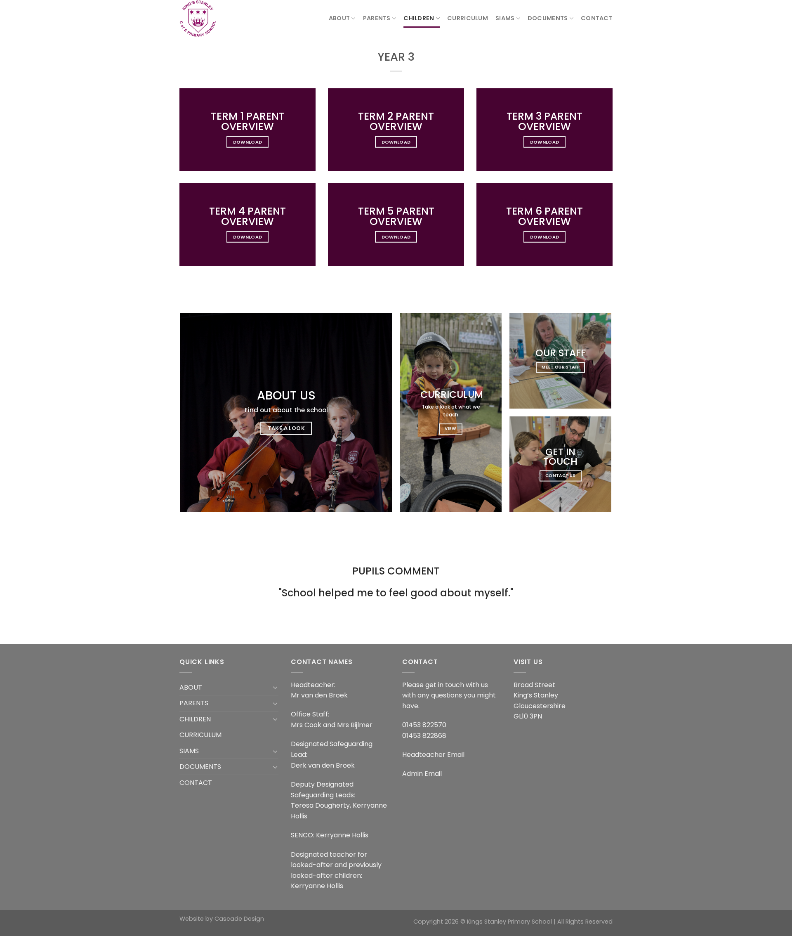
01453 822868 (424, 735)
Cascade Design (239, 919)
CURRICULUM (467, 18)
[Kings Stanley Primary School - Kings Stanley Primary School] (220, 18)
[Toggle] (275, 687)
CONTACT (597, 18)
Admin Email (422, 773)
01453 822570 (424, 725)
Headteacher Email (433, 754)
